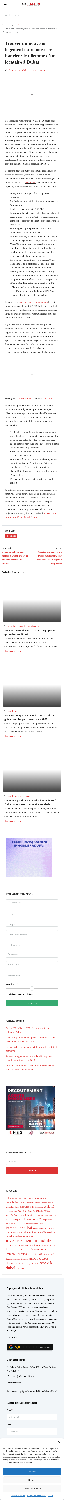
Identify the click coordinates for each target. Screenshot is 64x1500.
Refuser (32, 1480)
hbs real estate (21, 1224)
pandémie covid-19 (36, 1254)
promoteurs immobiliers (25, 1259)
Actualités (11, 626)
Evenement (10, 1220)
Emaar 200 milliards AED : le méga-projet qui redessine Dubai (28, 1030)
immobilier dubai (19, 1228)
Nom (9, 1425)
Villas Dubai (35, 1264)
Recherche (32, 1003)
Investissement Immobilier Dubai (20, 1245)
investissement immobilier (30, 1240)
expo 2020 (35, 1219)
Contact (50, 1496)
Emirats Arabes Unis (48, 1215)
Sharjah (19, 1263)
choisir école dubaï (36, 1207)
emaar (38, 1215)
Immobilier (23, 70)
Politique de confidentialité (36, 1496)
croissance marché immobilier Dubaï (19, 1211)
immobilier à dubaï (34, 1232)
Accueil (8, 25)
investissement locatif (44, 1245)
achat (9, 1198)
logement (11, 536)
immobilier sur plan (15, 1232)
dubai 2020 (43, 1211)
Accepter (32, 1471)
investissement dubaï (23, 1236)
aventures (24, 1206)
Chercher (32, 1170)
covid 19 (49, 1206)
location (11, 1249)
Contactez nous (14, 1383)
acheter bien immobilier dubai (36, 1202)
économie (20, 1269)
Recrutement (12, 1391)
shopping (26, 1264)
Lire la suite (12, 1337)
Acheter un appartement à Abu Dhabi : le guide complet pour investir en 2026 (29, 1058)
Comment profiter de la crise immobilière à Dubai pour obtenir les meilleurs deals (30, 1067)
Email (10, 1410)
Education (29, 1215)
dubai (36, 1210)
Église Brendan (25, 398)
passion (48, 1254)
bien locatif (30, 182)
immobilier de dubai (34, 1224)
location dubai (23, 1250)
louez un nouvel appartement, (33, 302)
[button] (59, 1442)
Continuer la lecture (12, 651)
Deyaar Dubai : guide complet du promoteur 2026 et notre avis (31, 1049)
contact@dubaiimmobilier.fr (22, 1376)
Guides (17, 25)
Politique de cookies (18, 1496)
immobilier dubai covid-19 (44, 1228)
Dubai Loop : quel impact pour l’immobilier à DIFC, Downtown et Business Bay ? (31, 1039)
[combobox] (12, 917)
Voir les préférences (32, 1488)
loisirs (33, 1249)
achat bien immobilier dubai (25, 1198)
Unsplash (47, 398)
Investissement (38, 70)
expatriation (21, 1219)
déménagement (17, 1215)
